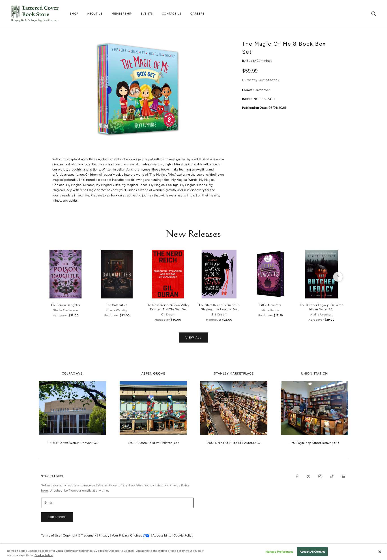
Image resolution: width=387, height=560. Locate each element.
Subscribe (57, 517)
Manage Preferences (279, 551)
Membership (122, 13)
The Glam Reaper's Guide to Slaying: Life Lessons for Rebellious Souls (219, 307)
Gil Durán (168, 314)
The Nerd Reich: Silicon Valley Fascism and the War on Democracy (167, 307)
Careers (197, 13)
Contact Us (172, 13)
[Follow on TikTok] (332, 476)
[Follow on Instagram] (320, 476)
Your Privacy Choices (127, 535)
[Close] (380, 552)
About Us (95, 13)
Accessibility (162, 535)
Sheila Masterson (65, 310)
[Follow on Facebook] (297, 476)
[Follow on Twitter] (308, 476)
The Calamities (116, 305)
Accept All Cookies (312, 551)
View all (193, 337)
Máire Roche (270, 310)
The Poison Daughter (65, 305)
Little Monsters (270, 305)
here (44, 490)
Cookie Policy (183, 535)
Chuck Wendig (116, 310)
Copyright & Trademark (80, 535)
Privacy (104, 535)
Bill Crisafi (219, 314)
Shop (74, 13)
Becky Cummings (259, 61)
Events (147, 13)
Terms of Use (51, 535)
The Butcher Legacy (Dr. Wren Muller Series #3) (321, 307)
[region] (193, 552)
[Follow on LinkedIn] (343, 476)
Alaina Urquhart (321, 314)
